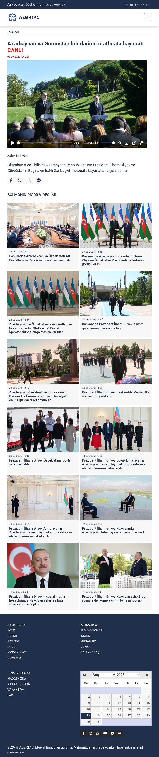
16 (88, 709)
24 (99, 715)
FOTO (11, 630)
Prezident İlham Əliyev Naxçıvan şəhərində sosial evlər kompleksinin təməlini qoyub (113, 598)
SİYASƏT (13, 641)
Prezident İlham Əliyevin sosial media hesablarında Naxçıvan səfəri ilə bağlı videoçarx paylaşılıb (37, 600)
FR (147, 5)
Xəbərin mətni (17, 155)
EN (137, 5)
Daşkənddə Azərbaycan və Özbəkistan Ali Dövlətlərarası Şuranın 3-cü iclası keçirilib (39, 258)
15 (148, 703)
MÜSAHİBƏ (88, 641)
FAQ (10, 695)
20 (129, 709)
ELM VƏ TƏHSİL (91, 630)
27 (129, 715)
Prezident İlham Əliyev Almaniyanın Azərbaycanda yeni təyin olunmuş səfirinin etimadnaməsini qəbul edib (40, 532)
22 (148, 709)
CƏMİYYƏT (15, 658)
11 (108, 703)
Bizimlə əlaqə (18, 673)
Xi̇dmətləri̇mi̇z (19, 684)
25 (108, 715)
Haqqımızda (16, 678)
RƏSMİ (13, 32)
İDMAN (85, 636)
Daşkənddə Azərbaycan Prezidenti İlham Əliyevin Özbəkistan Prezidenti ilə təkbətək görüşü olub (113, 260)
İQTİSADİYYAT (90, 625)
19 (119, 709)
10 (99, 703)
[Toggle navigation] (146, 16)
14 (138, 703)
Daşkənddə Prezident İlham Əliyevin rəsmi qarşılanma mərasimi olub (113, 326)
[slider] (44, 143)
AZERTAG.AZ (16, 625)
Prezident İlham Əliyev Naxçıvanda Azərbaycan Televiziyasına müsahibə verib (113, 530)
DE (142, 5)
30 (88, 722)
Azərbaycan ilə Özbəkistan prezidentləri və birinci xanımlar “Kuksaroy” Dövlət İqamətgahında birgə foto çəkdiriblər (40, 328)
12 (119, 703)
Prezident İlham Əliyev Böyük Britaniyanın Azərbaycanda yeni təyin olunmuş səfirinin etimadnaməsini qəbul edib (113, 464)
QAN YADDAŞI (90, 652)
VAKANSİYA (15, 689)
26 (119, 715)
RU (131, 5)
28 (138, 715)
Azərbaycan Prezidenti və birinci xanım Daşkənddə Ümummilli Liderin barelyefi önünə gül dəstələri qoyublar (38, 396)
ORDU (11, 647)
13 (129, 703)
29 (148, 715)
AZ (126, 5)
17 (99, 709)
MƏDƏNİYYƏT (17, 652)
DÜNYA (85, 647)
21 (138, 709)
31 (99, 722)
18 (108, 709)
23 (88, 715)
